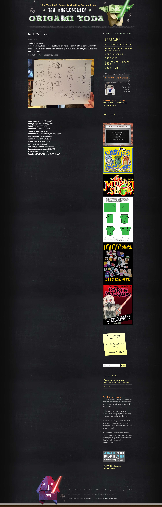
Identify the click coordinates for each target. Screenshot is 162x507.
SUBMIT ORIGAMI (109, 115)
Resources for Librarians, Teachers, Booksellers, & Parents (117, 381)
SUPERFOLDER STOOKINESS (113, 103)
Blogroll (107, 386)
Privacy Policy (98, 498)
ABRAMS (88, 498)
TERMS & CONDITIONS (111, 498)
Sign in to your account (119, 33)
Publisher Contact (111, 376)
